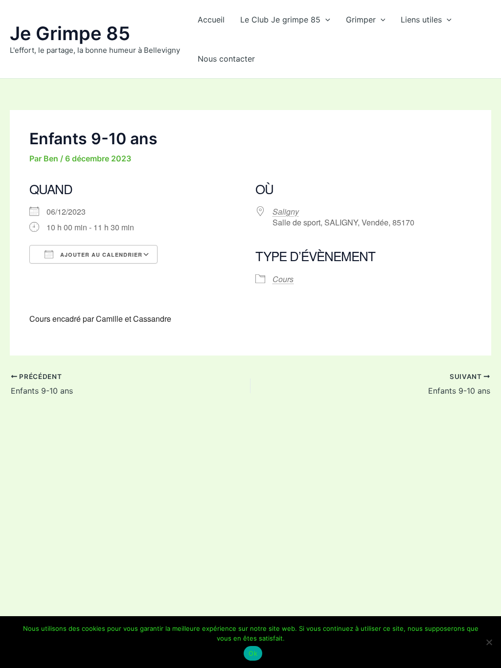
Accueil (211, 19)
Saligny (286, 211)
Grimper (361, 19)
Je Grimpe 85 (70, 33)
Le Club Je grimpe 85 (280, 19)
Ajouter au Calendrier (100, 254)
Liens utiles (421, 19)
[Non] (489, 642)
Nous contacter (226, 59)
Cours (283, 279)
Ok (253, 653)
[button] (325, 19)
